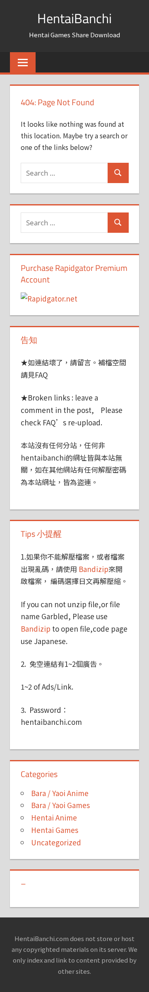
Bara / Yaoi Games (60, 805)
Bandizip (93, 569)
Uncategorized (56, 842)
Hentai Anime (54, 817)
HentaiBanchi (74, 18)
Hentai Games (54, 830)
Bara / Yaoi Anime (60, 793)
